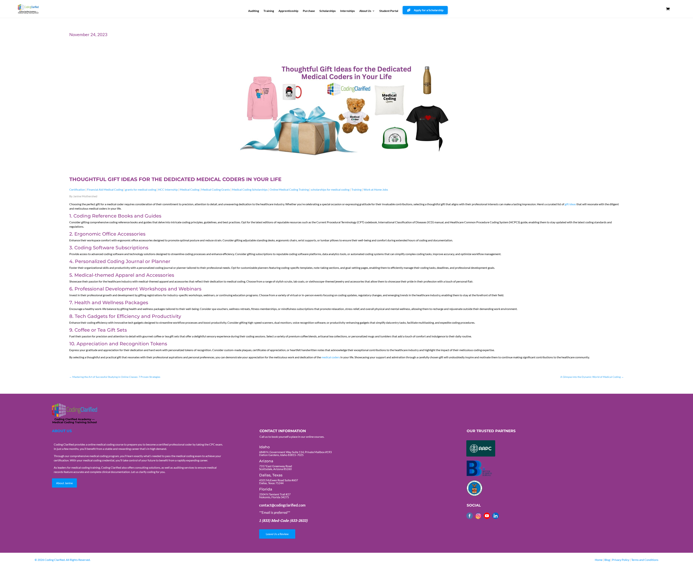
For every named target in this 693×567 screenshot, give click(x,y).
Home (598, 559)
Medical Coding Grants (215, 189)
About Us (365, 11)
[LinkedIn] (495, 515)
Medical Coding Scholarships (250, 189)
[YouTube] (487, 515)
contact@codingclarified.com (282, 505)
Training (268, 11)
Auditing (253, 11)
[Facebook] (469, 515)
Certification (77, 189)
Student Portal (388, 11)
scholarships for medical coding (330, 189)
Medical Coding (189, 189)
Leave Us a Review (277, 534)
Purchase (309, 11)
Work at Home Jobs (375, 189)
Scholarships (327, 11)
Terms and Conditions (644, 559)
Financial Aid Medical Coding (105, 189)
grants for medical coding (140, 189)
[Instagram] (478, 515)
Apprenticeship (288, 11)
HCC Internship (168, 189)
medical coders (330, 357)
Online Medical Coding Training (289, 189)
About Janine (64, 483)
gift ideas (570, 204)
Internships (347, 11)
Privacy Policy (621, 559)
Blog (607, 559)
